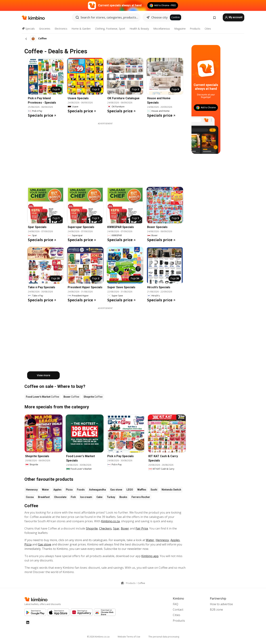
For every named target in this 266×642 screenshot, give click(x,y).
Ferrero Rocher (141, 497)
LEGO (129, 489)
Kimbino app (150, 556)
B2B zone (216, 610)
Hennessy (32, 489)
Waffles (141, 489)
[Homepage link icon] (122, 583)
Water (45, 489)
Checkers (105, 528)
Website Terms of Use (129, 636)
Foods (81, 489)
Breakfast (44, 497)
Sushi (154, 489)
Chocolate (60, 497)
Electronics (61, 28)
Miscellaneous (161, 28)
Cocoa (30, 497)
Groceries (44, 28)
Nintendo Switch (171, 489)
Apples (57, 489)
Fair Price (142, 528)
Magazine (180, 28)
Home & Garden (81, 28)
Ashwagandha (97, 489)
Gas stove (116, 489)
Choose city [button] (159, 17)
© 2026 (98, 636)
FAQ (175, 604)
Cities (208, 28)
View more (43, 375)
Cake (99, 497)
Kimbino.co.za (110, 521)
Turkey (111, 497)
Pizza (69, 489)
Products (195, 28)
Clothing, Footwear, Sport (110, 28)
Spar (116, 528)
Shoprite (92, 528)
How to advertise (221, 604)
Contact (178, 610)
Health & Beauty (139, 28)
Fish (73, 497)
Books (123, 497)
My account (235, 17)
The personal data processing (163, 636)
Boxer (125, 528)
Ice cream (86, 497)
